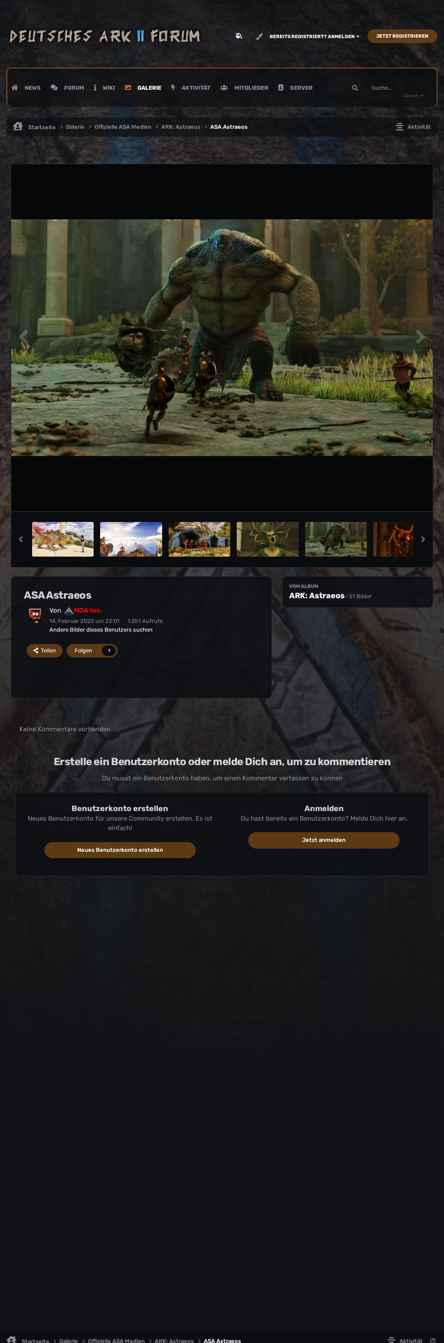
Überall (410, 95)
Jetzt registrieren (402, 36)
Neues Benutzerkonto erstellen (120, 850)
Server (301, 88)
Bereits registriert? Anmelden (313, 36)
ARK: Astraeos (317, 595)
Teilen (47, 650)
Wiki (108, 88)
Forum (73, 88)
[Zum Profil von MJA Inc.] (35, 614)
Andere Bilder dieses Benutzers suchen (101, 629)
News (32, 88)
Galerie (148, 88)
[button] (20, 539)
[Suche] (355, 88)
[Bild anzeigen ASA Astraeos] (63, 539)
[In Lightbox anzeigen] (222, 337)
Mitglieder (250, 88)
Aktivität (195, 88)
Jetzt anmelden (324, 840)
